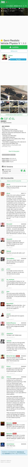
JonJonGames (10, 444)
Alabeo (10, 55)
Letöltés (15, 47)
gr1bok (8, 269)
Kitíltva (17, 356)
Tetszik (13, 119)
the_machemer (10, 279)
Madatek (9, 251)
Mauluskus (9, 423)
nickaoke (9, 341)
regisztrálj (7, 453)
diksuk (8, 184)
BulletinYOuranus (11, 323)
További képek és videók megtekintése (14, 114)
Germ (8, 291)
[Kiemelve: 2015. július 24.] (2, 40)
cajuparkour (10, 333)
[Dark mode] (24, 6)
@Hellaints (9, 425)
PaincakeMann (10, 258)
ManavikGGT (10, 303)
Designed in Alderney (6, 460)
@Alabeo (9, 305)
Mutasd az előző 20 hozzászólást (14, 181)
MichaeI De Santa (11, 356)
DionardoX (9, 224)
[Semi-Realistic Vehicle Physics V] (14, 92)
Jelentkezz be (20, 452)
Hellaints (9, 377)
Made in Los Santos (5, 462)
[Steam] (9, 57)
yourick (8, 314)
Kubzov (9, 366)
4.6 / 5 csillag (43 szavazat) (6, 122)
